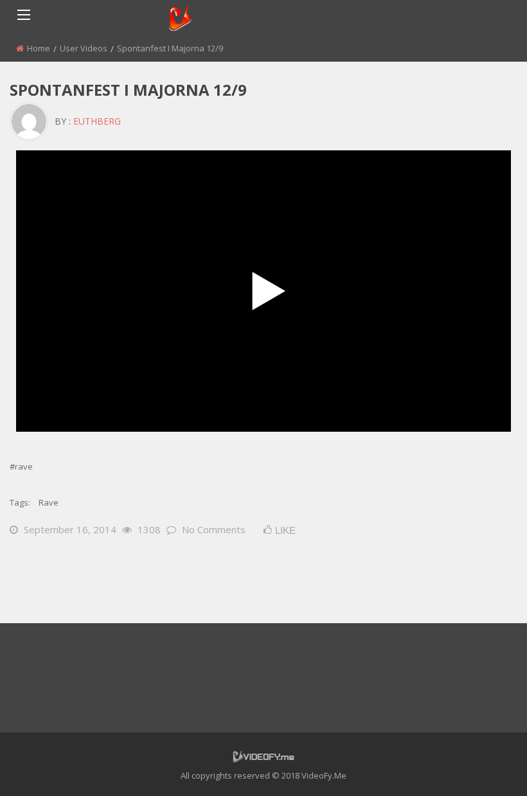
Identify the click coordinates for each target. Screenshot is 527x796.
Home (38, 48)
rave (48, 502)
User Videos (83, 48)
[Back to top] (485, 767)
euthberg (97, 121)
